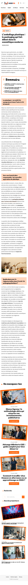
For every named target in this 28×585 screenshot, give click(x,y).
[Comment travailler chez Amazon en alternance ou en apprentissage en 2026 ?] (13, 463)
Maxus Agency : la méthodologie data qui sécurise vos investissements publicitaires (14, 413)
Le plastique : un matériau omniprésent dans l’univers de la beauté (14, 84)
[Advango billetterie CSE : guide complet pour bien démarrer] (14, 432)
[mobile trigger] (2, 3)
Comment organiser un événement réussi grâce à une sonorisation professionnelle (13, 523)
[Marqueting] (10, 3)
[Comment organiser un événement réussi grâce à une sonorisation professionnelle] (13, 512)
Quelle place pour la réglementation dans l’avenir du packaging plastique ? (13, 91)
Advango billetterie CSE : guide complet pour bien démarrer (14, 446)
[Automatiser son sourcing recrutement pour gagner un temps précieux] (14, 533)
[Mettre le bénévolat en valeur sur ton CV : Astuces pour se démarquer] (13, 552)
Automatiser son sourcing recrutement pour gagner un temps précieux (12, 543)
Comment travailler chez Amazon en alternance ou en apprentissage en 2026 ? (14, 477)
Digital (7, 30)
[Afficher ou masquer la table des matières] (22, 80)
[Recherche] (20, 3)
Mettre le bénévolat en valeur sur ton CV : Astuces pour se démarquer (13, 562)
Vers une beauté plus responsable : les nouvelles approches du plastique (13, 87)
